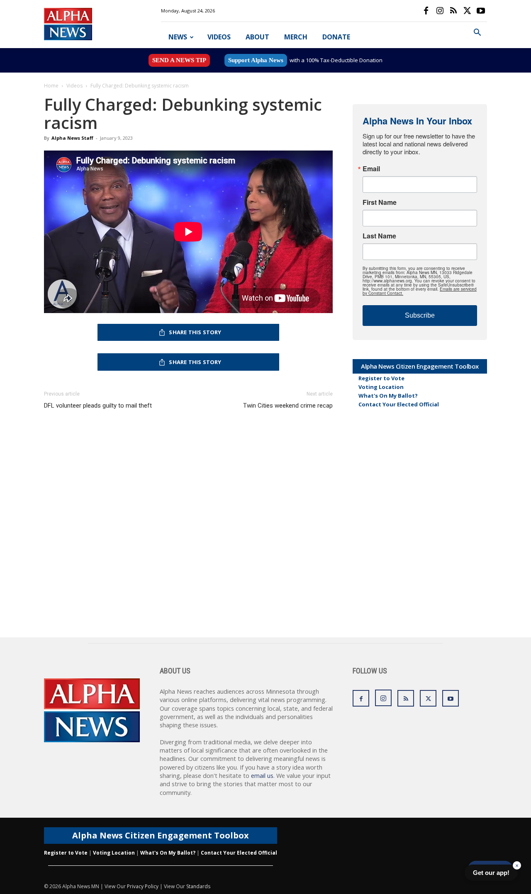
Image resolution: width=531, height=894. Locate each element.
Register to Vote (381, 378)
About (257, 36)
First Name (380, 202)
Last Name (379, 236)
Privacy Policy (142, 886)
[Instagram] (440, 11)
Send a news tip (179, 60)
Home (51, 85)
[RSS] (453, 11)
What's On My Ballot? (388, 395)
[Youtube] (481, 11)
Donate (336, 36)
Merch (295, 36)
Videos (219, 36)
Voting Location (381, 387)
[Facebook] (426, 11)
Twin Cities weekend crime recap (288, 405)
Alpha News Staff (72, 138)
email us (262, 776)
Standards (198, 886)
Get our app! (491, 872)
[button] (477, 33)
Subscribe (420, 315)
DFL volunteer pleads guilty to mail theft (98, 405)
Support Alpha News (255, 60)
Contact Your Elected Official (398, 404)
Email (371, 168)
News (177, 36)
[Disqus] (188, 531)
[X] (467, 11)
